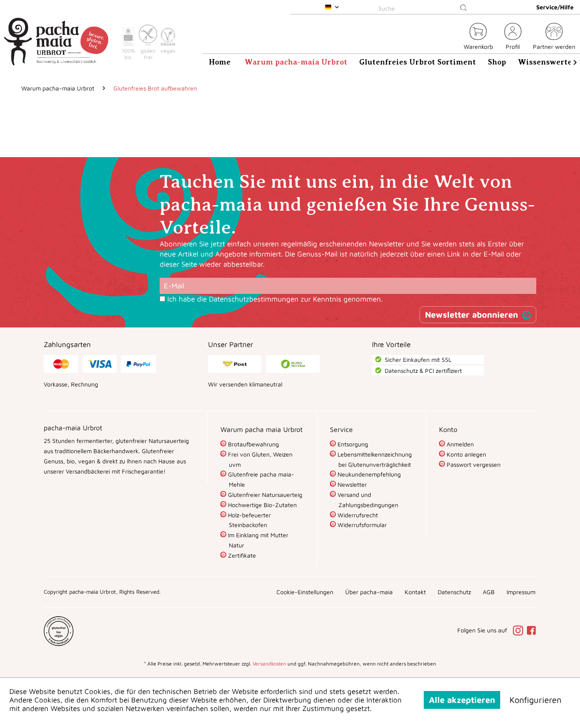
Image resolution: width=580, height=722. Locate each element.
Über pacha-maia (369, 591)
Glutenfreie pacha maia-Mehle (260, 479)
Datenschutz (454, 591)
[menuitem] (424, 7)
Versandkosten (269, 663)
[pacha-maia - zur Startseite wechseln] (56, 41)
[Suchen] (463, 8)
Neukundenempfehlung (368, 474)
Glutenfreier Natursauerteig (264, 494)
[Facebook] (531, 631)
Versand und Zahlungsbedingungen (367, 499)
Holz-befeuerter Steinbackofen (248, 520)
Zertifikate (241, 555)
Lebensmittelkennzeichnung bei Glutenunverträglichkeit (374, 459)
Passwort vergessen (473, 464)
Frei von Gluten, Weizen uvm (259, 459)
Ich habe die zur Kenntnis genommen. (275, 299)
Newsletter (351, 484)
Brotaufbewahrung (252, 444)
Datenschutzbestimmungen (253, 299)
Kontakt (415, 591)
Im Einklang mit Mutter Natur (257, 540)
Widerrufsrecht (357, 515)
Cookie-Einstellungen (304, 591)
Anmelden (459, 444)
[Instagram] (519, 631)
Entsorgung (352, 444)
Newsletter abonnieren (471, 314)
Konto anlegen (465, 454)
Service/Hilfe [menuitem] (555, 7)
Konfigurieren (535, 700)
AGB (489, 591)
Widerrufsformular (361, 524)
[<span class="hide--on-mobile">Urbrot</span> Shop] (452, 38)
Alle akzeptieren (462, 700)
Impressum (521, 591)
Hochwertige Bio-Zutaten (261, 504)
